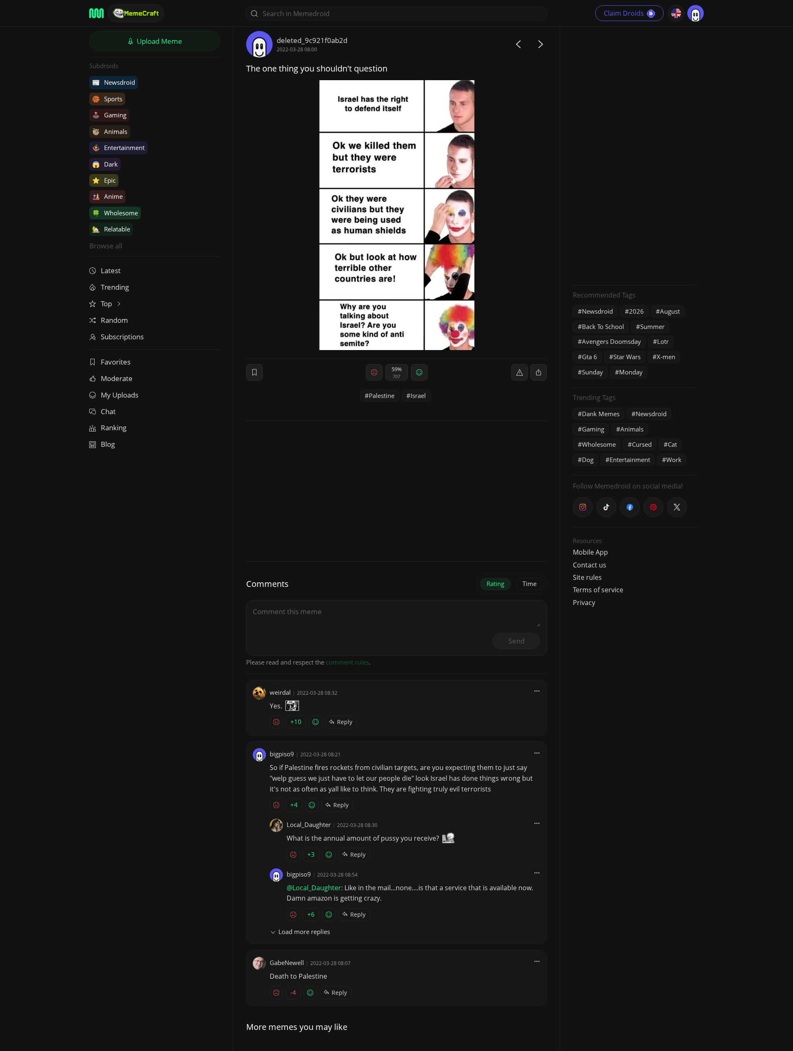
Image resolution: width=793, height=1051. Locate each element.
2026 (636, 311)
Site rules (587, 577)
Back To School (603, 326)
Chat (108, 411)
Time (529, 583)
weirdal (280, 692)
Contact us (589, 565)
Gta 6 (589, 357)
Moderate (117, 378)
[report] (519, 372)
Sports (107, 99)
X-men (666, 357)
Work (673, 459)
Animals (109, 131)
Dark (105, 164)
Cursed (642, 444)
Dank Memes (601, 414)
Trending (115, 287)
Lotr (663, 341)
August (670, 311)
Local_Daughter (308, 824)
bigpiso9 (282, 754)
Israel (418, 395)
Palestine (381, 395)
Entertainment (118, 147)
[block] (538, 372)
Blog (108, 444)
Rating (495, 583)
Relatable (111, 229)
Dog (588, 459)
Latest (111, 270)
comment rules (347, 662)
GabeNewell (287, 962)
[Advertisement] (635, 155)
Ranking (113, 427)
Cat (672, 444)
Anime (107, 196)
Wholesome (115, 213)
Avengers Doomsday (611, 341)
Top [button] (107, 303)
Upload (158, 41)
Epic (104, 180)
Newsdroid (113, 82)
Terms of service (598, 589)
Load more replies (304, 931)
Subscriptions (122, 336)
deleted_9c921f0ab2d (312, 40)
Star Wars (627, 357)
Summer (652, 326)
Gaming (109, 115)
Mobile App (590, 552)
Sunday (592, 372)
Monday (631, 372)
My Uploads (119, 395)
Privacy (584, 602)
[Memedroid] (96, 13)
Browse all (105, 245)
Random (114, 320)
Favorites (116, 362)
